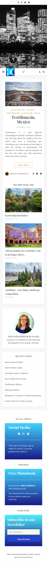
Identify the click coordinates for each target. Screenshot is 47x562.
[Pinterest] (28, 434)
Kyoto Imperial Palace (16, 215)
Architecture (18, 110)
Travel (37, 113)
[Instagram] (23, 434)
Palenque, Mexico (12, 390)
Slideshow (27, 113)
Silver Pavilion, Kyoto (13, 367)
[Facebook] (19, 434)
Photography (13, 113)
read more (23, 165)
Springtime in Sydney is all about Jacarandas (23, 395)
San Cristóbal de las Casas (15, 379)
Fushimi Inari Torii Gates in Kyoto (18, 401)
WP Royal (29, 557)
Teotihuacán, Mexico (24, 119)
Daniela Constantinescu (19, 173)
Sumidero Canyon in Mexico (16, 373)
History (30, 110)
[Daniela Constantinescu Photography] (23, 54)
